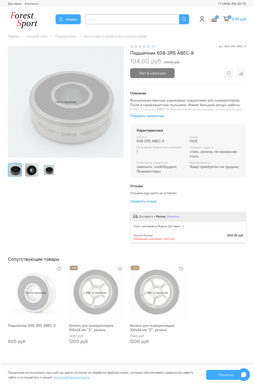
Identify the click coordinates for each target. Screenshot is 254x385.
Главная (13, 36)
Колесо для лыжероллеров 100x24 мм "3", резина (91, 327)
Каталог (71, 19)
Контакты (31, 4)
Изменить (173, 216)
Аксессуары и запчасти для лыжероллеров (115, 36)
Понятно (226, 374)
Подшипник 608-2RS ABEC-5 (32, 325)
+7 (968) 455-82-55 (232, 4)
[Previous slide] (14, 102)
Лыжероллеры (66, 36)
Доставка (14, 4)
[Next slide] (117, 102)
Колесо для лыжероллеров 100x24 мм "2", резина (152, 327)
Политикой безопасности (71, 377)
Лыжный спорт (37, 36)
